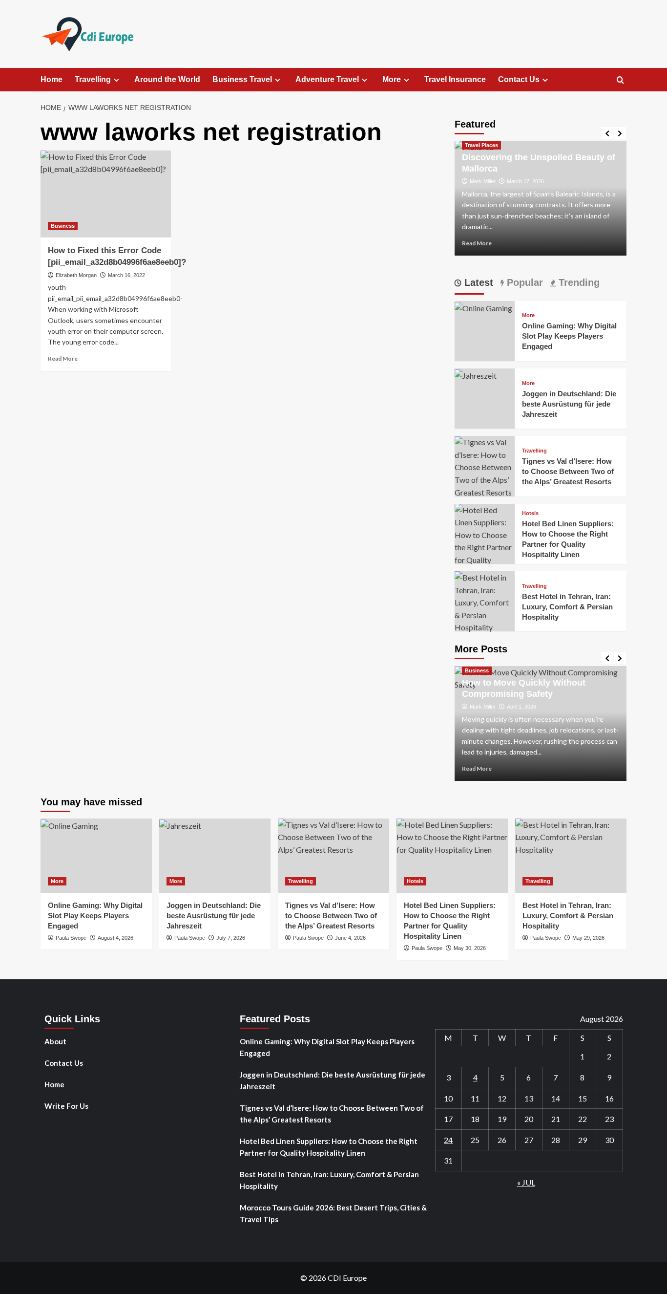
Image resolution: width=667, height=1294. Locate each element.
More (391, 79)
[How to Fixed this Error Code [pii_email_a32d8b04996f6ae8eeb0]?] (106, 194)
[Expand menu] (116, 80)
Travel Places (481, 145)
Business (63, 226)
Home (52, 79)
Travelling (93, 79)
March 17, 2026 (525, 182)
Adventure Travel (327, 79)
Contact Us (519, 79)
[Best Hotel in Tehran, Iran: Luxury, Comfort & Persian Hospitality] (485, 601)
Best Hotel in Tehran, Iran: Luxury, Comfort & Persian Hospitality (567, 606)
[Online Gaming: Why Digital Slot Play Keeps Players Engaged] (483, 307)
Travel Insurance (455, 79)
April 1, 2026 (521, 707)
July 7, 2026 (230, 938)
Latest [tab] (477, 282)
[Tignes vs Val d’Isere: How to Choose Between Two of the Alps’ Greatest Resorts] (485, 466)
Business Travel (242, 79)
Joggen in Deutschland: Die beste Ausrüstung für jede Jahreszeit (569, 403)
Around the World (167, 79)
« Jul (526, 1182)
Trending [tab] (578, 282)
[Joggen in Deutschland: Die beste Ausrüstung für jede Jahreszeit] (476, 374)
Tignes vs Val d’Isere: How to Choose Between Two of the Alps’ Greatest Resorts (568, 471)
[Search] (620, 80)
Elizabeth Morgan (76, 275)
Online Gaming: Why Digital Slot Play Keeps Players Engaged (569, 336)
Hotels (530, 513)
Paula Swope (71, 938)
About (55, 1041)
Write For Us (66, 1105)
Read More (63, 358)
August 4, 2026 (115, 938)
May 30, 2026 (470, 948)
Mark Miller (483, 182)
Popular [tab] (523, 282)
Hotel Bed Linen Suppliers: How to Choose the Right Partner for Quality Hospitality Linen (328, 1147)
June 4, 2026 (350, 938)
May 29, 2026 (588, 938)
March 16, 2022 (126, 275)
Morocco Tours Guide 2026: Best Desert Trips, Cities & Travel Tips (333, 1213)
